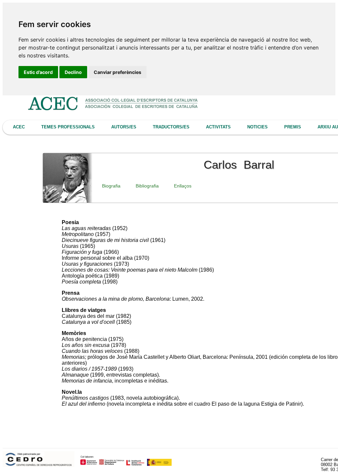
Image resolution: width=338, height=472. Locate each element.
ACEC (19, 126)
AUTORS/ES (123, 126)
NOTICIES (257, 126)
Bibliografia (147, 185)
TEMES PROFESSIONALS (68, 126)
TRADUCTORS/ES (171, 126)
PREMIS (292, 126)
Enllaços (182, 185)
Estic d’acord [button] (38, 72)
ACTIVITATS (218, 126)
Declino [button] (73, 72)
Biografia (111, 185)
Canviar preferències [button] (117, 72)
